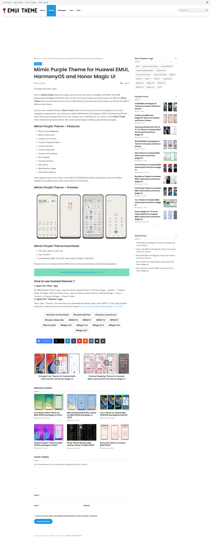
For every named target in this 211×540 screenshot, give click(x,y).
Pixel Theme (43, 2)
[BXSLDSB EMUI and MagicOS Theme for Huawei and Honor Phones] (170, 144)
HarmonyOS (50, 325)
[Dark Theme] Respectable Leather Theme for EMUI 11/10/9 (80, 444)
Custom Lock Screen (106, 314)
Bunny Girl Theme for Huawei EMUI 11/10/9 (112, 444)
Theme (51, 10)
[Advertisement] (105, 36)
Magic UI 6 (82, 330)
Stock (160, 87)
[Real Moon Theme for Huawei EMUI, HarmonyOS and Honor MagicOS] (170, 179)
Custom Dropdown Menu (144, 70)
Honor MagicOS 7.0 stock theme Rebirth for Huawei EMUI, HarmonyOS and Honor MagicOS (147, 215)
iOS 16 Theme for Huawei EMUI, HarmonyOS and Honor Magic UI (148, 167)
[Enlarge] (124, 194)
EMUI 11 (87, 320)
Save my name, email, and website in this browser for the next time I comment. (67, 516)
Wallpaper (62, 10)
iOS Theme (7, 2)
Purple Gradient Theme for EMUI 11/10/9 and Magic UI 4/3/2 (48, 444)
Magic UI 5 (115, 325)
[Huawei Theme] (20, 10)
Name (37, 495)
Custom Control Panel (58, 314)
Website (87, 505)
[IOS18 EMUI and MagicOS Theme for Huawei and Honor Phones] (170, 107)
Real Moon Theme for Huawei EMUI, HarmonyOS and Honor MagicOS (148, 179)
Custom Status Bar (55, 320)
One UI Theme (30, 2)
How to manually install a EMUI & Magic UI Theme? (101, 306)
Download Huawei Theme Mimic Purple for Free (82, 272)
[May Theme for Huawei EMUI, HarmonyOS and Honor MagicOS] (170, 156)
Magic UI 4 (99, 325)
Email (37, 505)
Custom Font (161, 70)
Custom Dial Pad (82, 314)
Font (78, 10)
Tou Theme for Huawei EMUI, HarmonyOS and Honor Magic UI (148, 202)
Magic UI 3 (83, 325)
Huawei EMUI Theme (74, 536)
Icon (71, 10)
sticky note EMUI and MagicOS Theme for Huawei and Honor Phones (147, 118)
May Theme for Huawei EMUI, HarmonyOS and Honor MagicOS (147, 155)
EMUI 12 (101, 320)
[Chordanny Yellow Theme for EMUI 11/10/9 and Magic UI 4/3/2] (48, 402)
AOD (137, 66)
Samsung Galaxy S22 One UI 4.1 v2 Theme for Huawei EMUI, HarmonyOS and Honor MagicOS (148, 131)
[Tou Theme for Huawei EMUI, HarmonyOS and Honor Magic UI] (170, 203)
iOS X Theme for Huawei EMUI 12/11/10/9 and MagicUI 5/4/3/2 (113, 414)
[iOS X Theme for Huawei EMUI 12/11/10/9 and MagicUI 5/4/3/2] (114, 402)
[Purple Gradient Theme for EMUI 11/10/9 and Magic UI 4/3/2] (48, 432)
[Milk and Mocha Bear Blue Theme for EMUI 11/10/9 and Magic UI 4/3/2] (81, 402)
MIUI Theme (18, 2)
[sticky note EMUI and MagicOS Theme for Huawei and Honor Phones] (170, 118)
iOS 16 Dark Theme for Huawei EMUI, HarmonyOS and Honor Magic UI (148, 190)
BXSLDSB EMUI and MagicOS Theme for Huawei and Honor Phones (148, 144)
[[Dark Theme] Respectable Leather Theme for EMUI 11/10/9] (81, 432)
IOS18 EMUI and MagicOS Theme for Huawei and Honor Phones (148, 106)
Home (42, 10)
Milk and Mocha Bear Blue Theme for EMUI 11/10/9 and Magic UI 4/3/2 (81, 415)
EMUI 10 (74, 320)
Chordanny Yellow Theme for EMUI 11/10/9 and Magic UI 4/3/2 (48, 414)
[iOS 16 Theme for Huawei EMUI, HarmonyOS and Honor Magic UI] (170, 168)
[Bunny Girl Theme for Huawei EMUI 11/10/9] (114, 432)
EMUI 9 (114, 320)
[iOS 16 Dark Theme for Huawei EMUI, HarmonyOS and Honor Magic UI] (170, 191)
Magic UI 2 (67, 325)
